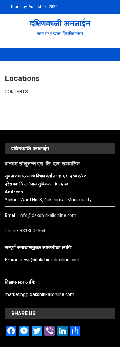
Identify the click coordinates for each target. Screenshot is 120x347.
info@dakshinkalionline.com (48, 215)
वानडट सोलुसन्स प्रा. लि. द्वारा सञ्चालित (42, 164)
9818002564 (32, 230)
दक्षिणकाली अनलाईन (60, 23)
